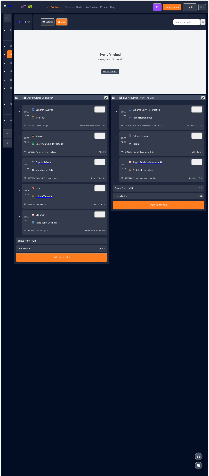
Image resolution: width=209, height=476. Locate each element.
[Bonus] (157, 7)
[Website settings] (202, 7)
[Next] (25, 98)
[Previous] (16, 98)
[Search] (203, 22)
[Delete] (106, 98)
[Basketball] (23, 22)
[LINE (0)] (17, 22)
